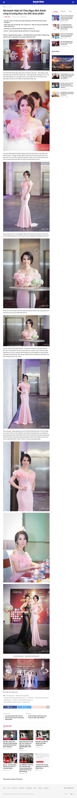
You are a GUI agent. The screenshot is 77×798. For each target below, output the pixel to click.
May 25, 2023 (39, 770)
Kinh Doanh (14, 788)
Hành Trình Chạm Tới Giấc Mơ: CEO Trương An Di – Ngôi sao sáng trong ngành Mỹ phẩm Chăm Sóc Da (26, 745)
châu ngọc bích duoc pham (22, 695)
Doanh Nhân (9, 6)
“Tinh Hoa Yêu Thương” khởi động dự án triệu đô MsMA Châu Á (42, 766)
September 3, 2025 (65, 80)
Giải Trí (34, 788)
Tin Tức (9, 788)
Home (4, 6)
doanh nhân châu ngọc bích (41, 697)
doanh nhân (30, 697)
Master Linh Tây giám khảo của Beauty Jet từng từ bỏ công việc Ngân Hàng (66, 35)
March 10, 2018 (15, 16)
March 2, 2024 (39, 747)
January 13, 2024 (7, 770)
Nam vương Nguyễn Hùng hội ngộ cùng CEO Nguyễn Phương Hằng (66, 43)
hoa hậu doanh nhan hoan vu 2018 (12, 702)
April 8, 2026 (56, 69)
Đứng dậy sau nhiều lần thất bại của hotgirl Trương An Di (19, 28)
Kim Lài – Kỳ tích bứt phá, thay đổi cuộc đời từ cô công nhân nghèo (22, 31)
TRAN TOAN (7, 16)
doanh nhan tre (7, 700)
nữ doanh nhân (26, 702)
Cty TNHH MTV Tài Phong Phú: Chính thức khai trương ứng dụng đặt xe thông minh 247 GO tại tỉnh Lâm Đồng (26, 768)
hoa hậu (15, 700)
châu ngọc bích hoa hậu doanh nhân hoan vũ (15, 697)
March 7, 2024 (23, 750)
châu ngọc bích (10, 695)
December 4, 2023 (24, 773)
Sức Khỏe (40, 788)
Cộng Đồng (7, 761)
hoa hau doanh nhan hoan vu (26, 700)
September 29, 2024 (8, 748)
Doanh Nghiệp (29, 788)
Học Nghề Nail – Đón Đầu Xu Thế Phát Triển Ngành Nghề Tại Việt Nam (67, 94)
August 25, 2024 (64, 96)
